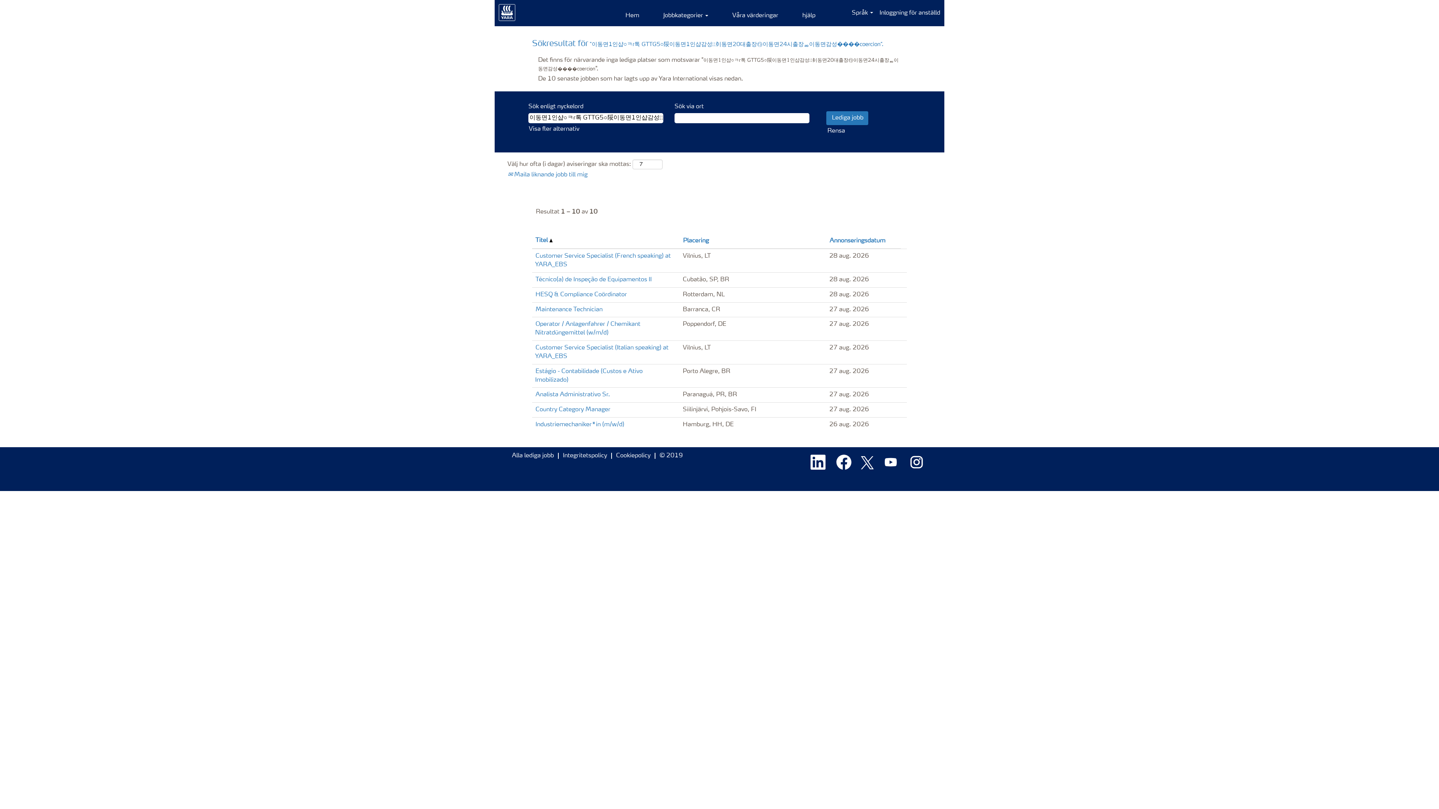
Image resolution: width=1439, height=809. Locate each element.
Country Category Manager (573, 410)
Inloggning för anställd (910, 13)
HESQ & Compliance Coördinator (581, 295)
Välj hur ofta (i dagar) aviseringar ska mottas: (569, 164)
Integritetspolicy (585, 456)
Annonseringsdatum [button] (858, 241)
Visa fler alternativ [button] (554, 129)
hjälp (808, 16)
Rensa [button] (836, 131)
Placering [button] (696, 241)
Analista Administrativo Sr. (573, 395)
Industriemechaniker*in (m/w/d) (580, 425)
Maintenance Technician (569, 310)
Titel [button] (542, 240)
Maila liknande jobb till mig (550, 175)
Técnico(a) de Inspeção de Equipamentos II (594, 280)
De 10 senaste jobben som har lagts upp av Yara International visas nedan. (640, 79)
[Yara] (507, 13)
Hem (632, 16)
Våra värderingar (755, 16)
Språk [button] (860, 13)
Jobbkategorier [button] (684, 16)
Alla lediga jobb (533, 456)
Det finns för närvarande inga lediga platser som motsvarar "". (718, 64)
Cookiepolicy (633, 456)
